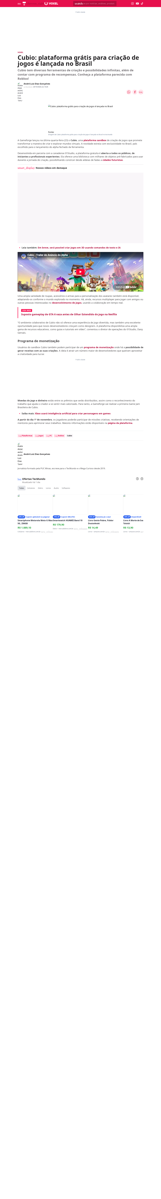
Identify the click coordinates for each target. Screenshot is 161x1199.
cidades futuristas (113, 159)
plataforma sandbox (95, 140)
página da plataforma (120, 422)
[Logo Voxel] (51, 3)
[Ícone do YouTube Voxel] (137, 4)
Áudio (56, 488)
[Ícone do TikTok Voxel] (142, 3)
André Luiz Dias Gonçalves (37, 83)
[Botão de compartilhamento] (128, 92)
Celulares (31, 488)
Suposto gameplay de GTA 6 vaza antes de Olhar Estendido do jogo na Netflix (69, 314)
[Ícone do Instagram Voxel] (132, 3)
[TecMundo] (24, 3)
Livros (48, 488)
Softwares (66, 488)
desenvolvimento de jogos (67, 302)
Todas (21, 488)
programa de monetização (99, 347)
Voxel (20, 52)
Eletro (40, 488)
